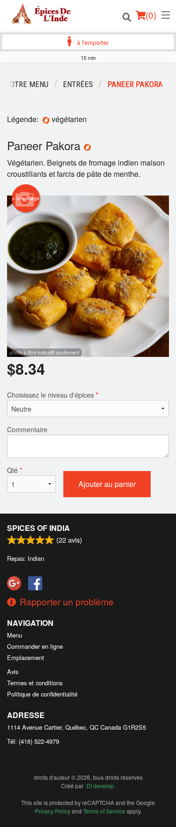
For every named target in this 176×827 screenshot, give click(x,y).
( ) (150, 14)
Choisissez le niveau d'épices (52, 394)
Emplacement (25, 657)
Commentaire (27, 429)
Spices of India (38, 527)
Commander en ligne (35, 646)
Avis (12, 671)
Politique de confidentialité (42, 693)
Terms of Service (104, 811)
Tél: (33, 741)
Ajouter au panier (107, 484)
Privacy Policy (52, 811)
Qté (14, 470)
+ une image (25, 198)
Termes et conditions (34, 682)
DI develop (100, 786)
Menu (14, 635)
